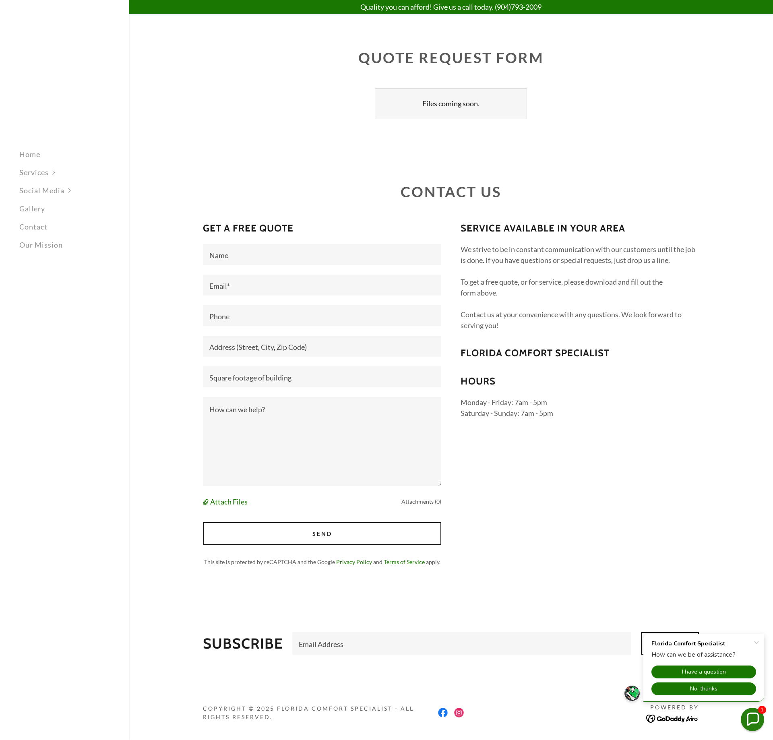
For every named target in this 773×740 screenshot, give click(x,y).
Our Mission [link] (41, 244)
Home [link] (29, 154)
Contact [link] (33, 226)
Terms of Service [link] (404, 561)
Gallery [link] (32, 208)
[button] (74, 172)
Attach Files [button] (229, 501)
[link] (56, 83)
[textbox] (322, 254)
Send (322, 533)
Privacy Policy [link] (354, 561)
